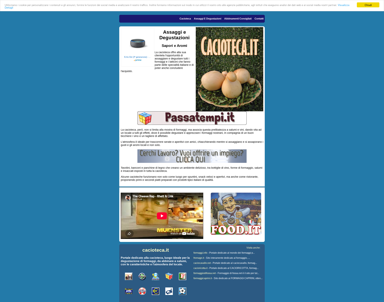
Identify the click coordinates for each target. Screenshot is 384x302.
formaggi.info (200, 253)
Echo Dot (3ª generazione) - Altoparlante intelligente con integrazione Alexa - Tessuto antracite (137, 57)
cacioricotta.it (200, 268)
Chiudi (368, 5)
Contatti (259, 18)
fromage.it (199, 258)
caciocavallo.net (202, 263)
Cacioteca (185, 18)
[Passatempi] (192, 123)
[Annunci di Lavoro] (192, 161)
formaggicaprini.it (203, 278)
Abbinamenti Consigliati (238, 18)
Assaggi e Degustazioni (207, 18)
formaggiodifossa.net (205, 273)
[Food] (236, 233)
